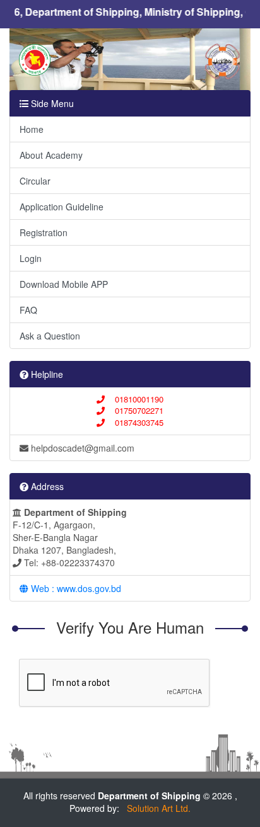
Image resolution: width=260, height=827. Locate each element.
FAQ (28, 310)
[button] (27, 61)
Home (32, 129)
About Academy (51, 155)
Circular (35, 180)
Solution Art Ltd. (156, 808)
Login (31, 258)
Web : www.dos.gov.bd (74, 588)
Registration (44, 232)
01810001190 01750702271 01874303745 (134, 410)
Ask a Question (50, 335)
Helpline (45, 374)
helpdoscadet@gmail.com (81, 448)
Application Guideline (61, 206)
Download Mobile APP (64, 284)
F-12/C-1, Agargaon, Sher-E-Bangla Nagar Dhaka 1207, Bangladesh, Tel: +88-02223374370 (70, 537)
